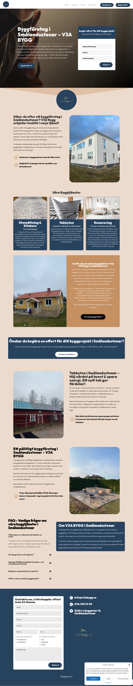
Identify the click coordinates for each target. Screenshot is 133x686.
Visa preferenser (123, 679)
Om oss (83, 5)
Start (67, 5)
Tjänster (74, 5)
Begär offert (123, 5)
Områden (92, 5)
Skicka (105, 65)
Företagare (21, 642)
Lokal (43, 645)
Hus (42, 640)
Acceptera (93, 679)
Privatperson (22, 640)
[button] (129, 665)
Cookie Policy (108, 682)
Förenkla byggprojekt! (92, 317)
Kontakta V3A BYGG (66, 354)
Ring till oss (106, 5)
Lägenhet (44, 642)
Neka (108, 679)
